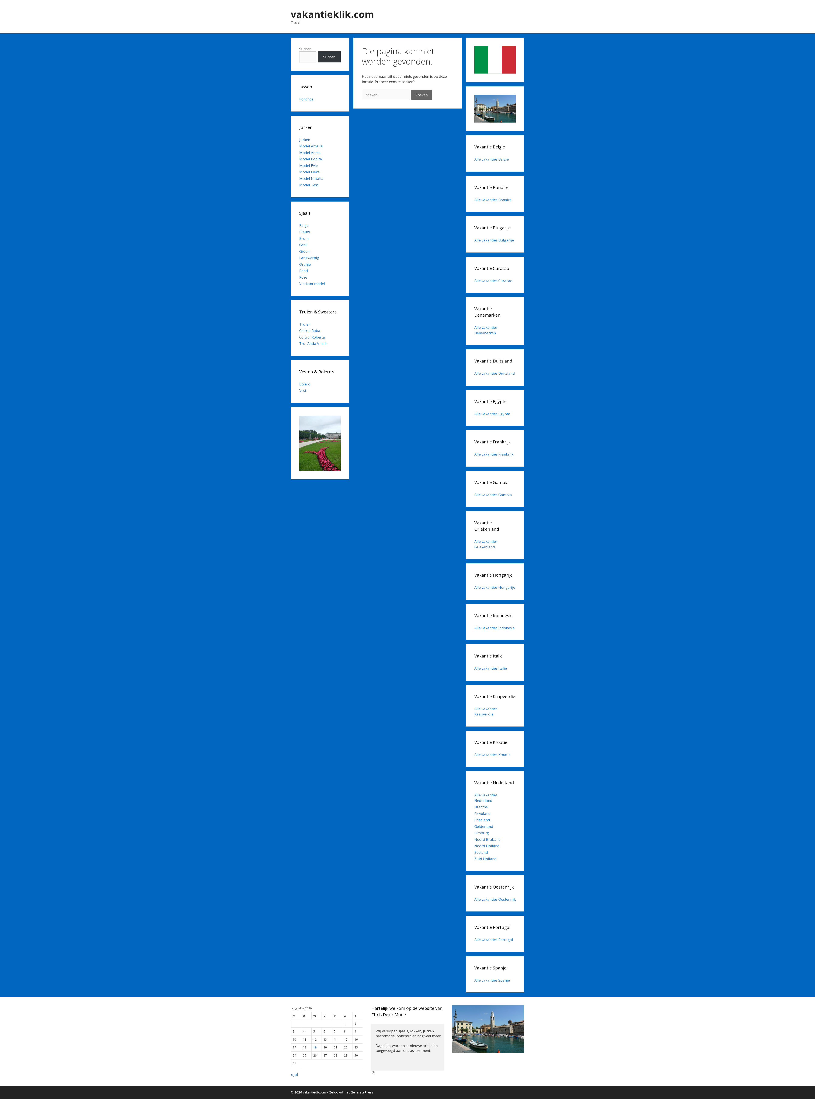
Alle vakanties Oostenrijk (495, 899)
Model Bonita (310, 159)
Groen (304, 251)
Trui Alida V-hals (313, 343)
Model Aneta (310, 152)
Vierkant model (312, 283)
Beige (304, 225)
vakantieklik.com (332, 14)
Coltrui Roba (309, 330)
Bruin (304, 238)
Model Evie (308, 165)
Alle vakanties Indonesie (494, 627)
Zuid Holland (485, 858)
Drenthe (481, 806)
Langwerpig (309, 257)
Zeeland (481, 852)
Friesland (482, 819)
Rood (303, 270)
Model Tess (309, 184)
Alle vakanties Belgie (491, 159)
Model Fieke (309, 171)
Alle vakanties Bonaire (492, 199)
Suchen (305, 48)
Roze (303, 277)
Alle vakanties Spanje (492, 980)
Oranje (305, 264)
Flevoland (482, 813)
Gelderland (483, 826)
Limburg (481, 832)
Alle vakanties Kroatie (492, 754)
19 (315, 1047)
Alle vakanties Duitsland (494, 373)
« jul (294, 1074)
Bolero (304, 384)
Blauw (304, 231)
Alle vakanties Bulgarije (494, 240)
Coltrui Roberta (312, 337)
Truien (305, 324)
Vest (302, 390)
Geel (303, 244)
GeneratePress (362, 1092)
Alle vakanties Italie (490, 668)
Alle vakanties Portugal (493, 939)
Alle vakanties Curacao (493, 280)
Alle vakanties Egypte (492, 413)
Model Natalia (311, 178)
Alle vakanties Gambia (493, 494)
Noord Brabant (487, 839)
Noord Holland (487, 845)
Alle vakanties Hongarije (494, 587)
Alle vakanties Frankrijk (493, 454)
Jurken (304, 139)
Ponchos (306, 99)
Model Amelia (311, 146)
